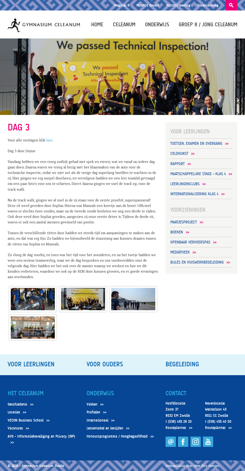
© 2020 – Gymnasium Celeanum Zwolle (36, 466)
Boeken (176, 232)
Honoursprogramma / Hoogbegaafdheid (117, 436)
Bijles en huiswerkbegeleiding (197, 262)
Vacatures (15, 428)
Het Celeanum (26, 393)
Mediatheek (180, 252)
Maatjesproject (183, 222)
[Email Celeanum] (171, 445)
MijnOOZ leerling (178, 5)
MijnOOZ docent (147, 5)
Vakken (92, 404)
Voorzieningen (187, 209)
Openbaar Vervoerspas (190, 242)
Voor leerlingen (31, 364)
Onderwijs (157, 24)
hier (49, 140)
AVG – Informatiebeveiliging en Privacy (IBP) (41, 436)
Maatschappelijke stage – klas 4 (198, 174)
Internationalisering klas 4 (194, 194)
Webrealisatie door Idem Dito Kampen (193, 466)
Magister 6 (121, 5)
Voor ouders (105, 364)
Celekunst (179, 153)
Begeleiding (182, 364)
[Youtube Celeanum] (208, 445)
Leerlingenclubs (185, 184)
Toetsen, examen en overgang (196, 143)
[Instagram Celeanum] (196, 445)
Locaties (14, 412)
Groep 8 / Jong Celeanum (208, 24)
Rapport (177, 164)
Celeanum (124, 24)
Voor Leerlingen (190, 131)
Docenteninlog (207, 5)
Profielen (93, 412)
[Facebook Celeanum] (183, 445)
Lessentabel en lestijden (105, 428)
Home (97, 24)
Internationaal (97, 420)
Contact (176, 393)
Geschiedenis (17, 404)
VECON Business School (26, 420)
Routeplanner (176, 428)
